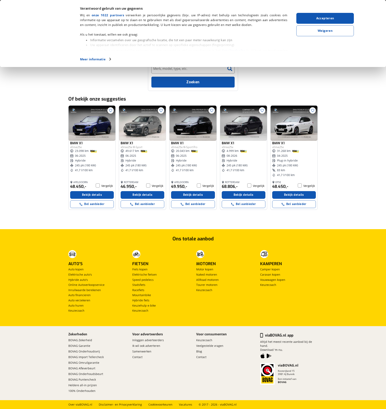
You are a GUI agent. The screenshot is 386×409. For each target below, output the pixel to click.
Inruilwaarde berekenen (84, 290)
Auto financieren (79, 295)
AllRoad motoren (207, 280)
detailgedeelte (233, 50)
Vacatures (185, 404)
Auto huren (76, 305)
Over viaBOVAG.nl (80, 404)
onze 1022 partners (108, 15)
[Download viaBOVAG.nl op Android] (269, 356)
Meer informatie (93, 59)
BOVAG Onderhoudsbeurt (85, 374)
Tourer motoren (207, 285)
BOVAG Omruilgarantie (83, 363)
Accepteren (325, 18)
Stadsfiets (138, 285)
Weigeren (325, 31)
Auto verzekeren (79, 300)
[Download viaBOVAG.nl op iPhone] (262, 356)
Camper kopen (270, 269)
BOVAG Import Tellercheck (86, 357)
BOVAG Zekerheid (80, 340)
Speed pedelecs (143, 280)
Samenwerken (141, 351)
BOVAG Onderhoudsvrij (84, 351)
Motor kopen (204, 269)
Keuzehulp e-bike (144, 305)
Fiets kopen (140, 269)
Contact (137, 357)
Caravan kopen (270, 274)
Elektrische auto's (80, 274)
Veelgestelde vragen (209, 346)
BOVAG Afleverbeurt (81, 368)
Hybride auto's (78, 280)
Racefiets (138, 290)
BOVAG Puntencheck (82, 379)
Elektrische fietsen (144, 274)
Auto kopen (76, 269)
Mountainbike (141, 295)
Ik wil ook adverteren (146, 346)
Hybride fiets (140, 300)
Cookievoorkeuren (160, 404)
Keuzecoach (76, 310)
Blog (199, 351)
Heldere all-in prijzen (82, 385)
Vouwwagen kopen (272, 280)
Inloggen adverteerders (148, 340)
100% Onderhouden (81, 391)
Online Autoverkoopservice (86, 285)
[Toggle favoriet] (110, 110)
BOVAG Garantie (79, 346)
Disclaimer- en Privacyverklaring (120, 404)
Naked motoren (206, 274)
